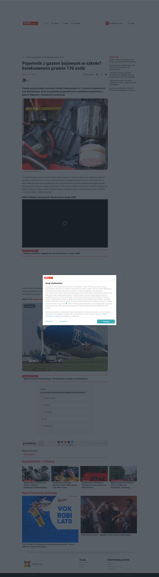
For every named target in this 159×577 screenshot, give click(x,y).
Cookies (56, 316)
